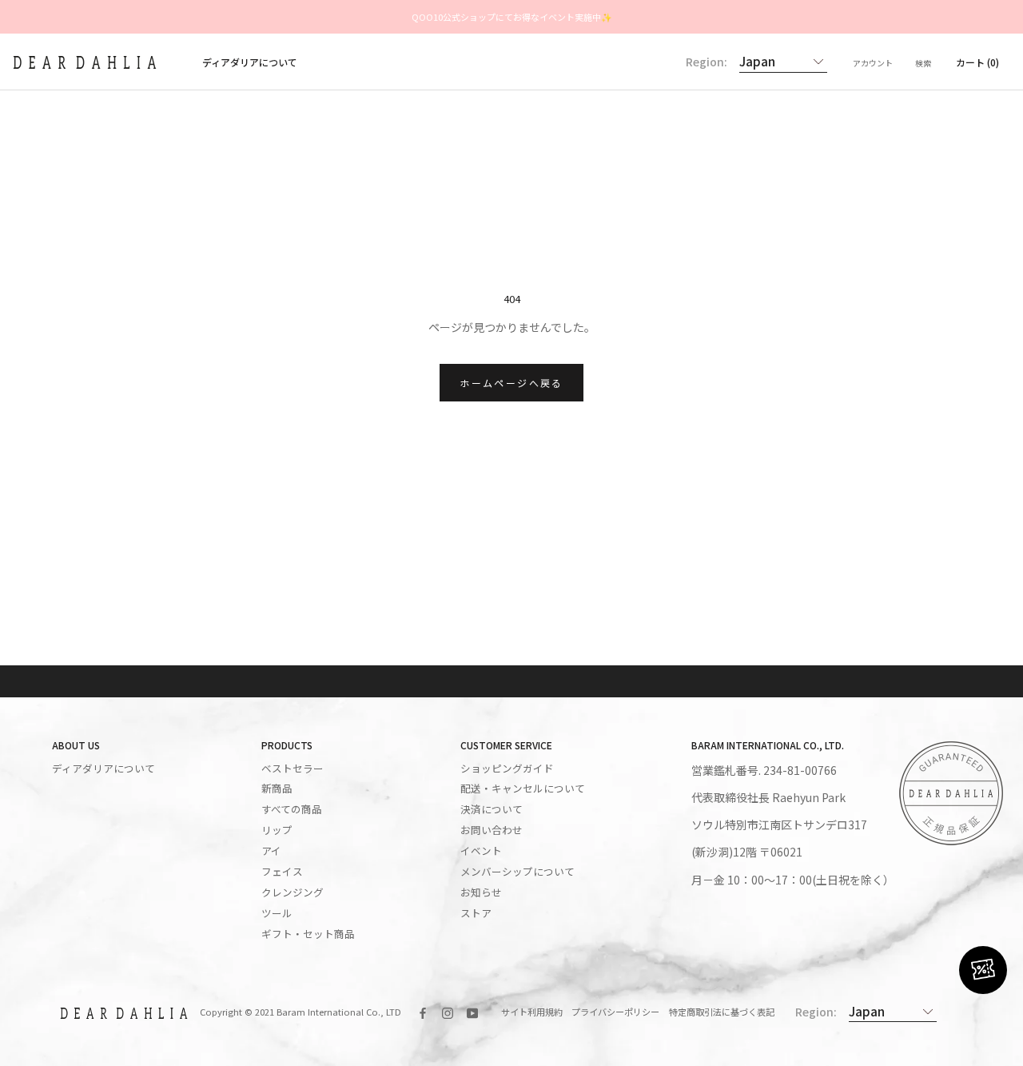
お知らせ (481, 892)
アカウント (873, 63)
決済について (491, 809)
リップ (277, 830)
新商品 (277, 788)
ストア (476, 913)
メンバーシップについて (517, 871)
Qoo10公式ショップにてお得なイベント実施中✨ (512, 16)
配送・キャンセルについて (522, 788)
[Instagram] (447, 1012)
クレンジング (292, 892)
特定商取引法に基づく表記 (721, 1011)
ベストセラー (292, 768)
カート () (977, 62)
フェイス (282, 871)
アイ (271, 851)
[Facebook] (422, 1012)
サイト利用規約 (532, 1011)
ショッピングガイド (507, 768)
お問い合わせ (491, 830)
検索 (923, 63)
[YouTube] (472, 1012)
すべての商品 (291, 809)
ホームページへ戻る (511, 382)
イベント (481, 851)
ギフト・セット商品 (308, 934)
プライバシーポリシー (615, 1011)
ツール (277, 913)
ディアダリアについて (249, 62)
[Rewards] (983, 970)
